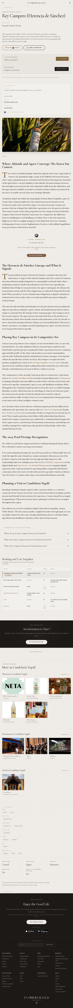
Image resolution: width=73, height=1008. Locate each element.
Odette (4, 964)
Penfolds (57, 966)
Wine (21, 979)
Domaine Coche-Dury (60, 968)
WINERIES (58, 953)
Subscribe (49, 944)
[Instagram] (36, 1003)
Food (21, 976)
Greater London (6, 986)
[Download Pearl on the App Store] (30, 931)
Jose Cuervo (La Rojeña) (50, 410)
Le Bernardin (5, 959)
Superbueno (41, 961)
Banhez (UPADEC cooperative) (51, 462)
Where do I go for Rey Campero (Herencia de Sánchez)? (25, 533)
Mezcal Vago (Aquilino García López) (44, 363)
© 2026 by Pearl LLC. (36, 1000)
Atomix (4, 961)
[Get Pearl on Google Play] (43, 931)
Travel (21, 981)
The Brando (23, 967)
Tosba (5, 599)
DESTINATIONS (6, 973)
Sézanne (4, 967)
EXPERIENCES (42, 973)
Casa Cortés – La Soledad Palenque (32, 466)
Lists (56, 981)
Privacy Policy (59, 989)
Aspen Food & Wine (43, 976)
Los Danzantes (64, 378)
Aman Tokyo (23, 961)
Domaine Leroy (59, 963)
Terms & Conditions (60, 992)
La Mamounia (23, 959)
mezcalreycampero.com (11, 102)
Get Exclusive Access (36, 642)
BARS (39, 953)
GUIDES (22, 973)
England (4, 981)
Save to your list (35, 48)
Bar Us (39, 964)
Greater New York (6, 979)
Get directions (8, 108)
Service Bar (41, 959)
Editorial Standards (60, 986)
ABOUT (57, 973)
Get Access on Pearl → (36, 255)
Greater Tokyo (6, 976)
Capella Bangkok (24, 956)
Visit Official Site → (36, 651)
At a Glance (8, 807)
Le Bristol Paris (24, 964)
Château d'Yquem (59, 956)
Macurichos (6, 606)
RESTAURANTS (6, 953)
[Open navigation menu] (70, 3)
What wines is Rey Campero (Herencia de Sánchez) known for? (28, 540)
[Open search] (3, 3)
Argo (39, 967)
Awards (57, 984)
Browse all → (66, 674)
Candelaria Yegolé (8, 12)
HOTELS (22, 953)
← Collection (7, 7)
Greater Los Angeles (7, 984)
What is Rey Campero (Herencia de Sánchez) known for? (25, 546)
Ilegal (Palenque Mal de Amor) (11, 593)
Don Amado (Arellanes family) (21, 378)
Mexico (18, 12)
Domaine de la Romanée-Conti (61, 959)
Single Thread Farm (7, 956)
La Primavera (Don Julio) (15, 413)
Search (57, 979)
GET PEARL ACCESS (36, 922)
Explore (57, 976)
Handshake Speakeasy (44, 956)
